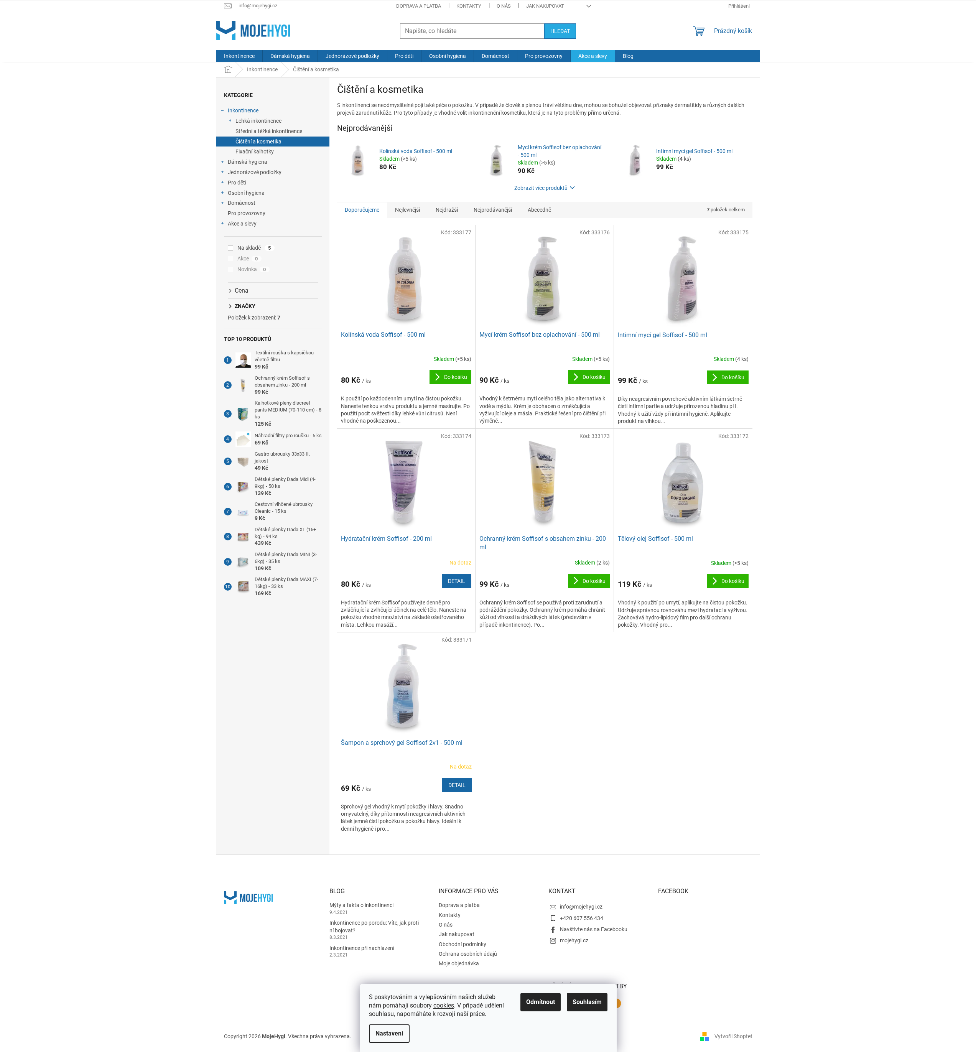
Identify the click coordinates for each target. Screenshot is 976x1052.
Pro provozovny (246, 213)
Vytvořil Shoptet (733, 1036)
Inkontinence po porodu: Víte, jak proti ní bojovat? (374, 926)
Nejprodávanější (493, 210)
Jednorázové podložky (254, 172)
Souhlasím (587, 1002)
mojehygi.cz (574, 940)
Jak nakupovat (545, 6)
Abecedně (539, 210)
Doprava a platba (418, 6)
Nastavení (389, 1033)
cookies (443, 1005)
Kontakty (468, 6)
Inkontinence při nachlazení (361, 948)
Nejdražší (447, 210)
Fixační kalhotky (254, 151)
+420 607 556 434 (581, 918)
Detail (456, 581)
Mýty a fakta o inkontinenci (361, 905)
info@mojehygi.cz (581, 907)
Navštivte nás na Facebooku (593, 929)
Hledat (560, 31)
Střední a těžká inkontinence (268, 131)
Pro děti (237, 182)
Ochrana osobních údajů (468, 954)
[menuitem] (239, 56)
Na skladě (254, 248)
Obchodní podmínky (462, 944)
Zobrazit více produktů (541, 188)
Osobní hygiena (246, 193)
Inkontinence (243, 110)
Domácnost (241, 203)
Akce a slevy (242, 224)
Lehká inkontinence (258, 121)
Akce (247, 258)
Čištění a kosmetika (258, 141)
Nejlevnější (407, 210)
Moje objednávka (459, 963)
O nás (504, 6)
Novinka (251, 269)
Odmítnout (540, 1002)
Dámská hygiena (247, 162)
